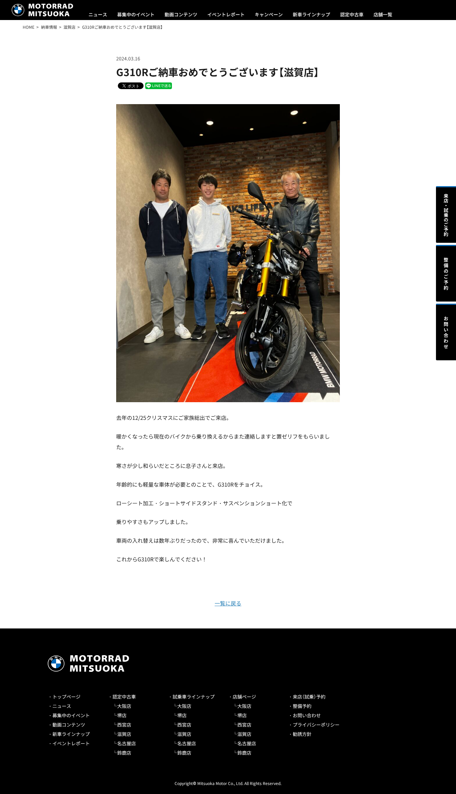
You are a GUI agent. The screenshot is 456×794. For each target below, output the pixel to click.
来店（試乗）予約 (309, 696)
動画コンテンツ (181, 14)
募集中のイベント (136, 14)
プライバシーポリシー (316, 724)
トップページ (66, 696)
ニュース (97, 14)
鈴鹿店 (124, 752)
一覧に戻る (228, 603)
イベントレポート (226, 14)
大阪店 (124, 706)
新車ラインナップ (311, 14)
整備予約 (302, 706)
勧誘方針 (302, 734)
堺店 (122, 715)
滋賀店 (124, 734)
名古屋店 (126, 743)
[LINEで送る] (158, 85)
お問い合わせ (307, 715)
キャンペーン (269, 14)
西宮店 (124, 724)
